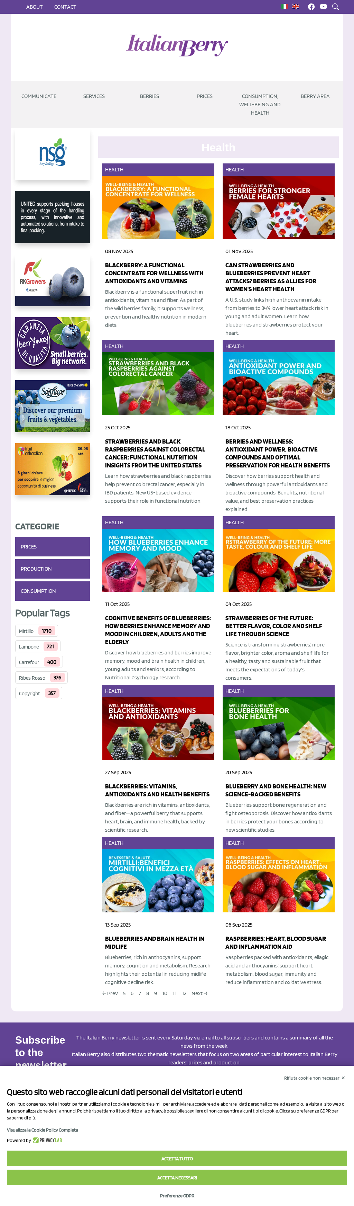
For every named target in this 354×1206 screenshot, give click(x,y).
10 (164, 993)
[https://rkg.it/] (52, 285)
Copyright (29, 693)
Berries (149, 96)
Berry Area (315, 96)
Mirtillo (26, 631)
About (34, 6)
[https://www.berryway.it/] (52, 348)
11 (175, 993)
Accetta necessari (177, 1177)
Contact (65, 6)
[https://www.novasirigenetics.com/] (52, 159)
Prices (205, 96)
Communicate (38, 96)
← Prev (110, 993)
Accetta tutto (177, 1158)
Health (114, 169)
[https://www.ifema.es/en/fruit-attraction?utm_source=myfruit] (52, 474)
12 (184, 993)
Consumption (38, 591)
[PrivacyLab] (46, 1140)
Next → (199, 993)
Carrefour (29, 662)
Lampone (29, 647)
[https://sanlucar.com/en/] (52, 411)
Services (94, 96)
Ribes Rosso (32, 678)
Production (36, 568)
